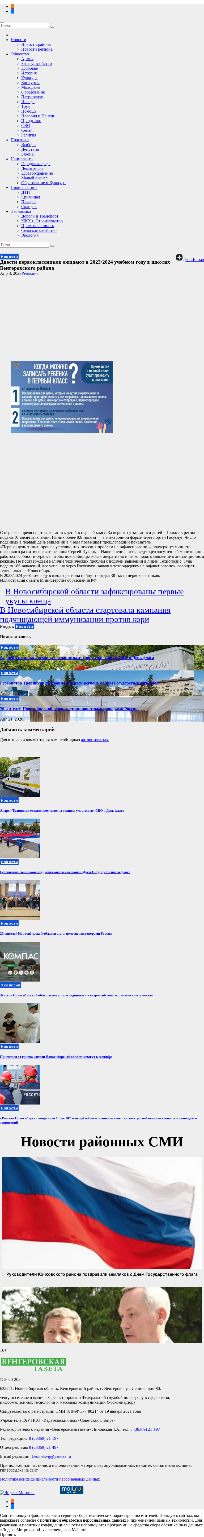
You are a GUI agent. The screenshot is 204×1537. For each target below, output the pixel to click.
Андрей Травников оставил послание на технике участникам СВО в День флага (77, 657)
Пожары (28, 202)
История (29, 73)
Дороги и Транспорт (39, 216)
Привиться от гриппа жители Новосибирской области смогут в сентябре (56, 1057)
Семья (26, 130)
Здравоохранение (37, 173)
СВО (25, 125)
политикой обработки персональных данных (83, 1520)
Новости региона (37, 49)
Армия (27, 58)
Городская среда (35, 163)
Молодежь (30, 87)
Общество (20, 54)
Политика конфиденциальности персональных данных (50, 1479)
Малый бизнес (34, 178)
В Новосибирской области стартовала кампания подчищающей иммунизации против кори (85, 615)
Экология (30, 235)
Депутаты (30, 149)
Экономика (21, 211)
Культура (29, 78)
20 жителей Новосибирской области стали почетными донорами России (69, 708)
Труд (25, 106)
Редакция (30, 273)
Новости (18, 39)
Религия (28, 135)
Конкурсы (30, 82)
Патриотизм (32, 97)
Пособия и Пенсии (38, 116)
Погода (28, 101)
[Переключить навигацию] (2, 22)
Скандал (29, 206)
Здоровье (29, 68)
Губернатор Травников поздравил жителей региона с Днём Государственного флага (80, 683)
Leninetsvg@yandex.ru (51, 1456)
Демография (32, 168)
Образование (33, 92)
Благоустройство (36, 63)
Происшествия (24, 187)
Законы (28, 154)
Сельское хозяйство (39, 230)
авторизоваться (95, 739)
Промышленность (37, 225)
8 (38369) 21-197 (145, 1429)
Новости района (36, 44)
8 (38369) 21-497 (43, 1447)
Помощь (28, 111)
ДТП (25, 192)
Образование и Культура (43, 182)
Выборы (28, 144)
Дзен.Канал (193, 259)
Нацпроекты (22, 159)
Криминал (30, 197)
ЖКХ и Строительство (42, 221)
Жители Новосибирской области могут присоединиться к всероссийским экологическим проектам (77, 995)
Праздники (31, 120)
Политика (20, 140)
